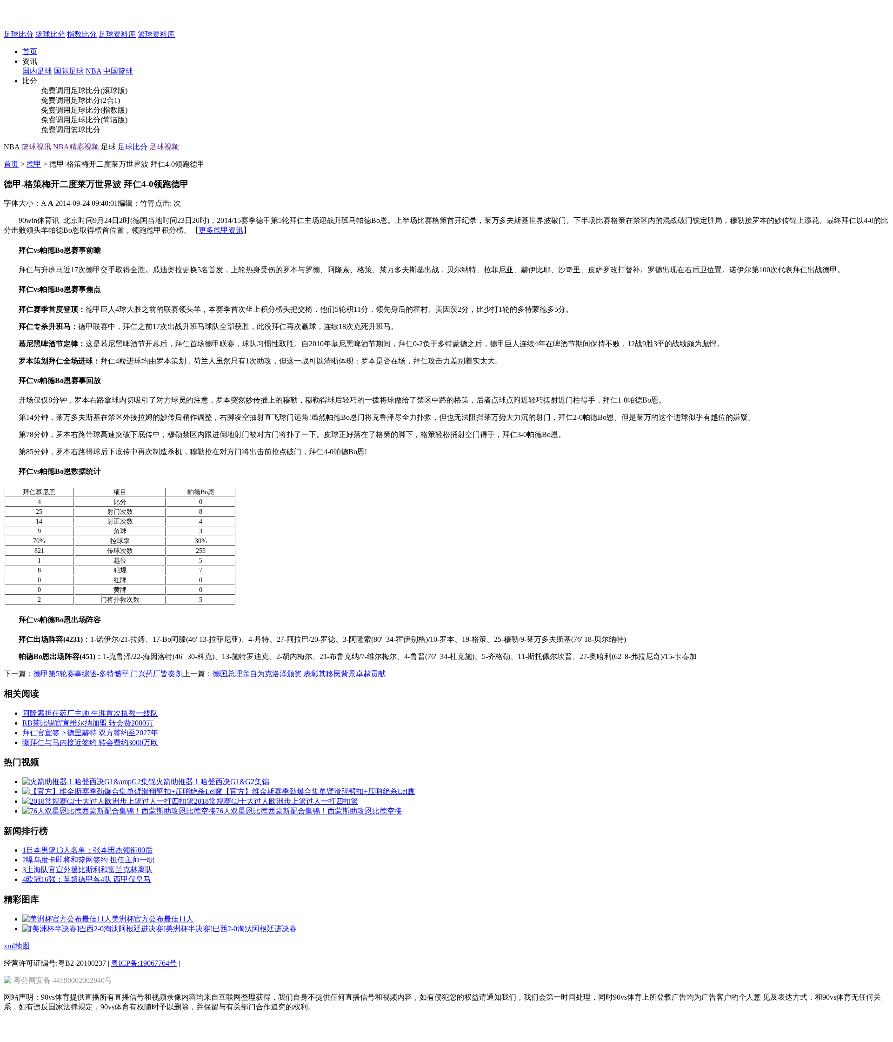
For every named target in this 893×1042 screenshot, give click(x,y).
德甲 (34, 164)
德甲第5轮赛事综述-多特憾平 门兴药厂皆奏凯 (108, 674)
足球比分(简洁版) (99, 120)
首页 (29, 51)
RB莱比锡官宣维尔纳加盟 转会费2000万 (87, 723)
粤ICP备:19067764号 (144, 963)
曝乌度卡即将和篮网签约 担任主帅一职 (88, 860)
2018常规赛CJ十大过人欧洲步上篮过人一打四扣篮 (276, 801)
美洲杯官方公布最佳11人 (152, 919)
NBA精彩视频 (76, 147)
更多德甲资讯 (221, 230)
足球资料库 (117, 34)
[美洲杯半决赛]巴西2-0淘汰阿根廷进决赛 (230, 929)
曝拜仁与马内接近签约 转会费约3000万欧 (90, 742)
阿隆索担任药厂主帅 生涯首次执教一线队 (90, 713)
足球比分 (18, 34)
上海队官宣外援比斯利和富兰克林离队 (87, 870)
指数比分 (82, 34)
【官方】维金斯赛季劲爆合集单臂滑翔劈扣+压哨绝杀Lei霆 (318, 791)
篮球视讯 (36, 147)
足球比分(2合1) (95, 100)
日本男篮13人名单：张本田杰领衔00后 (87, 850)
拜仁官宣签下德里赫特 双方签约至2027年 (90, 733)
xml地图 (17, 946)
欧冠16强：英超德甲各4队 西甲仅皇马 (86, 879)
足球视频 (164, 147)
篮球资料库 (156, 34)
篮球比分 (50, 34)
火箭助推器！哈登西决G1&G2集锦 (212, 782)
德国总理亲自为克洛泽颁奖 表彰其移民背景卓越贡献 (299, 674)
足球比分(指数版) (99, 110)
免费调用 (56, 90)
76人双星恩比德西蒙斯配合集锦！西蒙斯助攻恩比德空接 (309, 811)
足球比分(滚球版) (99, 90)
